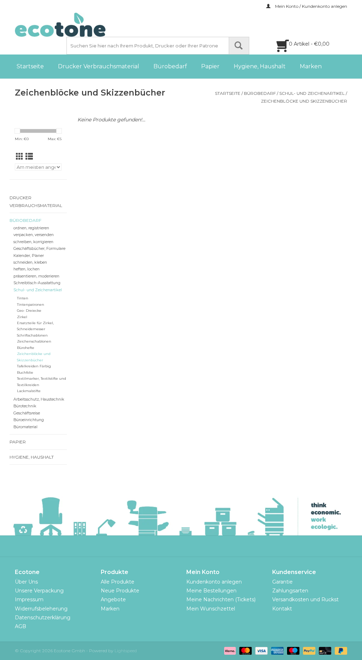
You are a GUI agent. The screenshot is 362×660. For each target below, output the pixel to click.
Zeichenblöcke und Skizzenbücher (304, 101)
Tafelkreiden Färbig (34, 366)
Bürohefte (25, 348)
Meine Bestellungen (211, 590)
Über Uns (26, 582)
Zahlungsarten (290, 590)
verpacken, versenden (33, 235)
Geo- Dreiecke (29, 310)
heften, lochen (26, 269)
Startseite (30, 66)
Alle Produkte (117, 582)
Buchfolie (25, 372)
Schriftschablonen (32, 335)
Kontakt (282, 609)
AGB (20, 626)
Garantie (282, 582)
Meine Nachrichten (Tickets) (221, 599)
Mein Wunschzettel (210, 609)
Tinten (22, 298)
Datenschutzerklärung (42, 617)
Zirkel (22, 317)
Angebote (113, 599)
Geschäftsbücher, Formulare (39, 248)
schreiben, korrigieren (33, 242)
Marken (311, 66)
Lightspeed (126, 650)
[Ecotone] (75, 25)
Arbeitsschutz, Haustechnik (38, 399)
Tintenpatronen (30, 304)
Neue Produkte (120, 590)
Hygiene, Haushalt (260, 66)
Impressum (29, 599)
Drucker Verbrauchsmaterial (98, 66)
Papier (210, 66)
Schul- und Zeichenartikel (312, 93)
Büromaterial (25, 427)
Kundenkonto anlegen (214, 582)
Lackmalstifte (29, 391)
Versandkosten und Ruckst (305, 599)
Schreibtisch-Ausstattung (36, 283)
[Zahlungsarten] (229, 650)
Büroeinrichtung (28, 420)
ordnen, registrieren (31, 228)
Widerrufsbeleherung (41, 609)
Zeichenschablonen (34, 341)
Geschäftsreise (26, 413)
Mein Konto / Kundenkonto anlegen (310, 6)
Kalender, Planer (28, 255)
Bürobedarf (170, 66)
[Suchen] (239, 45)
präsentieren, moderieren (36, 276)
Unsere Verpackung (39, 590)
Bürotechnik (24, 406)
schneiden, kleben (30, 262)
